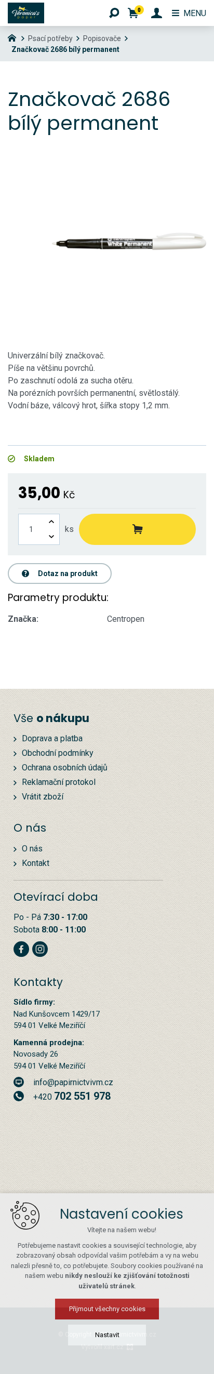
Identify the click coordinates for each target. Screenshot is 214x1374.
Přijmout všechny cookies (107, 1309)
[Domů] (14, 37)
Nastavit (107, 1335)
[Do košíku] (137, 529)
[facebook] (21, 948)
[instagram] (40, 948)
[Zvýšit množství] (51, 521)
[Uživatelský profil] (156, 13)
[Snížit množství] (51, 536)
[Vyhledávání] (114, 13)
